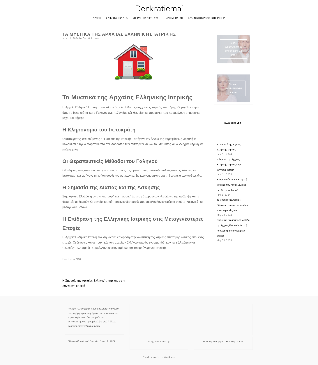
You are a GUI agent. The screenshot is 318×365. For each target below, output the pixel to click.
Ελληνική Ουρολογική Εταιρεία (206, 18)
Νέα (78, 259)
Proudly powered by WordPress (159, 357)
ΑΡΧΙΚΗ (97, 18)
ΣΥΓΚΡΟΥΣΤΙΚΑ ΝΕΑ (117, 18)
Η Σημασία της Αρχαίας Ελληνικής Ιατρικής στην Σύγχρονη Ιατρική (229, 165)
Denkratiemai (159, 8)
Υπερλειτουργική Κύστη (147, 18)
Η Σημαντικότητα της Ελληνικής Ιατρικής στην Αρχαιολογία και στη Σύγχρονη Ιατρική (232, 185)
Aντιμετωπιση (174, 18)
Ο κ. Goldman (91, 38)
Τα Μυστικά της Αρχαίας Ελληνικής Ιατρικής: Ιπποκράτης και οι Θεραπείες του (232, 205)
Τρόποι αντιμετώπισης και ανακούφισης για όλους (234, 48)
